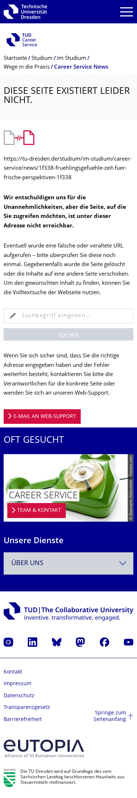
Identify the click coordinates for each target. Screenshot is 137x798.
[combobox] (68, 563)
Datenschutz (19, 696)
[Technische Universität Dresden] (25, 11)
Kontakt (13, 672)
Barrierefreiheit (23, 719)
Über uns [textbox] (27, 563)
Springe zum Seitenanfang (110, 716)
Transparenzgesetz (27, 707)
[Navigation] (126, 11)
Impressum (17, 684)
